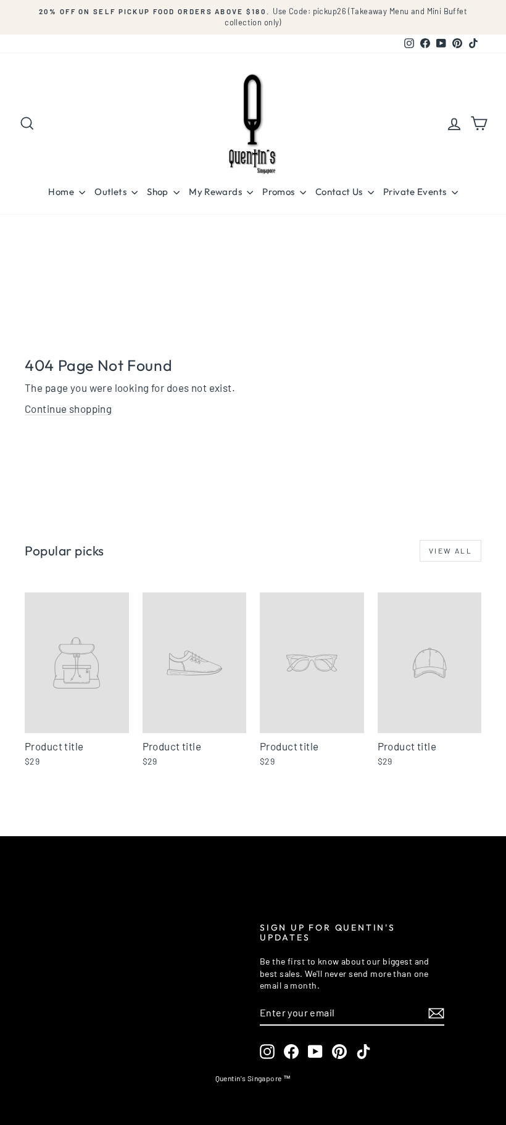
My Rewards (216, 191)
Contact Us (340, 191)
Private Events (416, 191)
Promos (279, 191)
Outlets (111, 191)
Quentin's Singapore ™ (253, 1078)
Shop (158, 191)
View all (450, 550)
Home (62, 191)
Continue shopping (68, 408)
